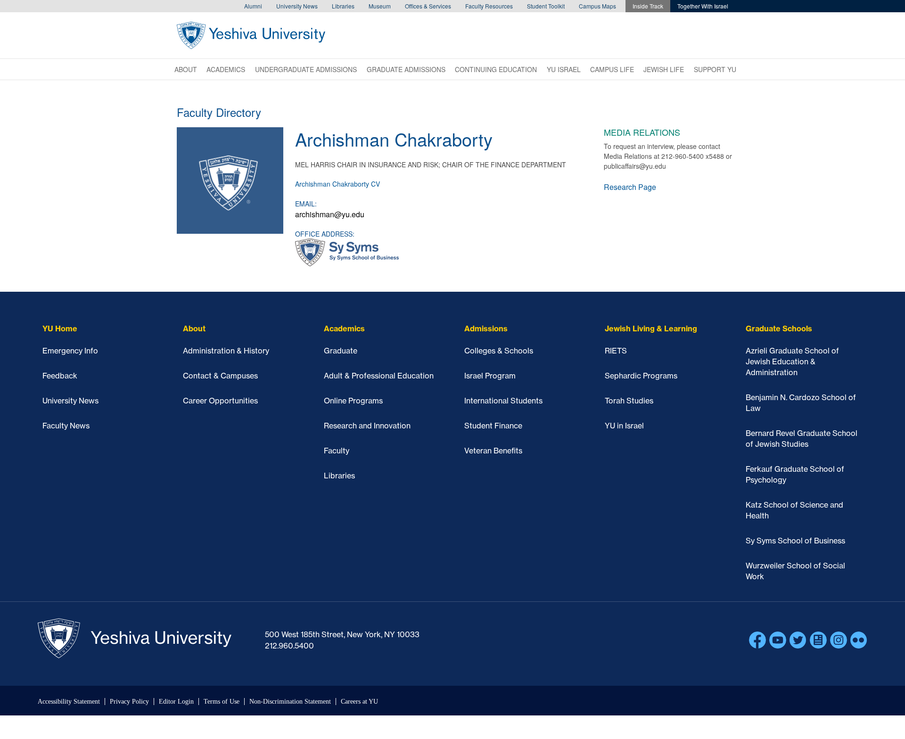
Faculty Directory (219, 112)
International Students (503, 400)
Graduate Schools (779, 328)
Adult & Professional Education (379, 375)
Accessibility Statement (69, 701)
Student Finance (493, 425)
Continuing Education (496, 69)
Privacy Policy (129, 701)
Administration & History (226, 350)
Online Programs (353, 400)
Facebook (757, 640)
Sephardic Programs (641, 375)
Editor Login (176, 701)
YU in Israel (624, 425)
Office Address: (324, 233)
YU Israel (564, 69)
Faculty (336, 450)
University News (297, 6)
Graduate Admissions (406, 69)
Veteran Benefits (493, 450)
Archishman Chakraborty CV (337, 184)
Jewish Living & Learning (651, 328)
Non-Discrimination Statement (290, 701)
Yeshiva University (251, 35)
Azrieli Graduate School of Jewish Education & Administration (792, 361)
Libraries (343, 6)
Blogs (818, 640)
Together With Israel (702, 6)
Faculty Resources (489, 6)
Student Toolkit (546, 6)
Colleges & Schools (498, 350)
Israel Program (490, 375)
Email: (306, 203)
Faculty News (66, 425)
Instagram (838, 640)
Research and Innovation (367, 425)
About (185, 69)
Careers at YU (359, 701)
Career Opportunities (220, 400)
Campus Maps (597, 6)
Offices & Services (428, 6)
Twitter (798, 640)
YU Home (59, 328)
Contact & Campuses (220, 375)
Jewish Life (663, 69)
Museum (380, 6)
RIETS (616, 350)
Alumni (253, 6)
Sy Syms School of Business (795, 540)
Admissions (486, 328)
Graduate (340, 350)
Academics (225, 69)
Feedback (59, 375)
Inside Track (648, 6)
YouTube (777, 640)
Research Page (630, 186)
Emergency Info (70, 350)
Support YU (715, 69)
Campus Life (612, 69)
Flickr (858, 640)
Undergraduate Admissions (306, 69)
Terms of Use (221, 701)
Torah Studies (629, 400)
